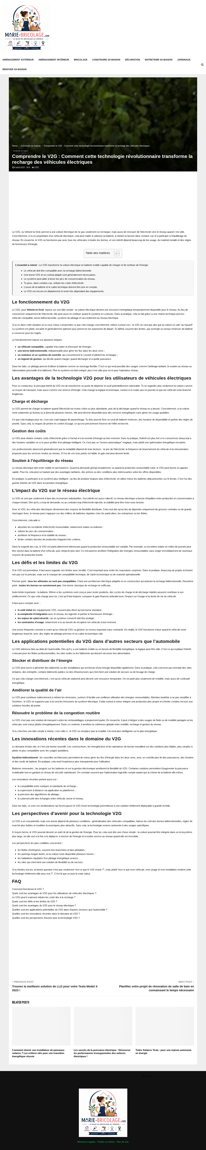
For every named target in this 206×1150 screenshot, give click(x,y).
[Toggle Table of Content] (115, 253)
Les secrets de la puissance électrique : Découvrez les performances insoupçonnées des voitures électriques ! (102, 1053)
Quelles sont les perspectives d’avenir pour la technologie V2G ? (46, 917)
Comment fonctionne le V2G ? (28, 889)
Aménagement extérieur (18, 59)
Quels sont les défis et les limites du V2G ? (34, 901)
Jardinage (183, 59)
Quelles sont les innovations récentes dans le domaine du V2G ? (46, 913)
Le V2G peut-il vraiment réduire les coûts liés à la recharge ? (43, 897)
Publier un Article (106, 1142)
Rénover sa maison (14, 69)
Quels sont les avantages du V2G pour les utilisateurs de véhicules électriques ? (54, 893)
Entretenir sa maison (158, 59)
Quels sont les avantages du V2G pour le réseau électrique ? (44, 905)
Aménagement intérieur (53, 59)
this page (146, 1076)
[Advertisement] (145, 27)
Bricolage (80, 59)
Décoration (132, 59)
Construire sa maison (106, 59)
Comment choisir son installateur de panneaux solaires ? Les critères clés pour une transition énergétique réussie (38, 1053)
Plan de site (123, 1142)
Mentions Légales (86, 1142)
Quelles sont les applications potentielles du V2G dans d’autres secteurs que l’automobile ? (59, 909)
